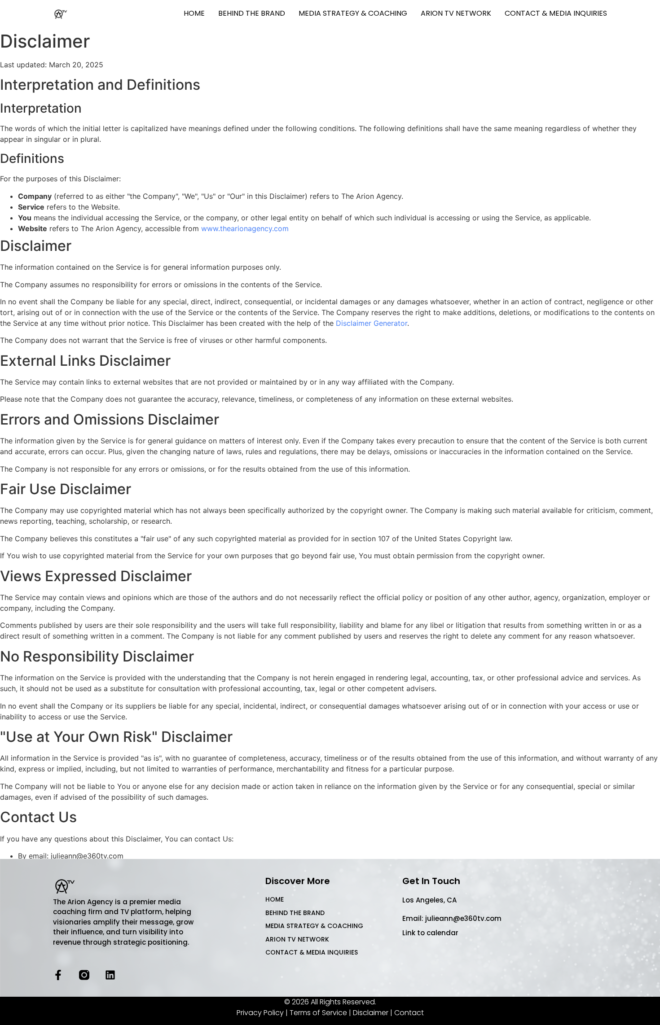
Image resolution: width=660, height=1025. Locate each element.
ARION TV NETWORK (456, 13)
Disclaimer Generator (371, 323)
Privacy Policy (260, 1012)
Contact (409, 1012)
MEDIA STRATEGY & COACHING (353, 13)
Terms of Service (318, 1012)
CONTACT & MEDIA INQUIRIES (556, 13)
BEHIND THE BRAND (251, 13)
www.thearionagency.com (245, 228)
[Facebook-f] (58, 975)
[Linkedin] (110, 975)
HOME (194, 13)
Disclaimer (370, 1012)
